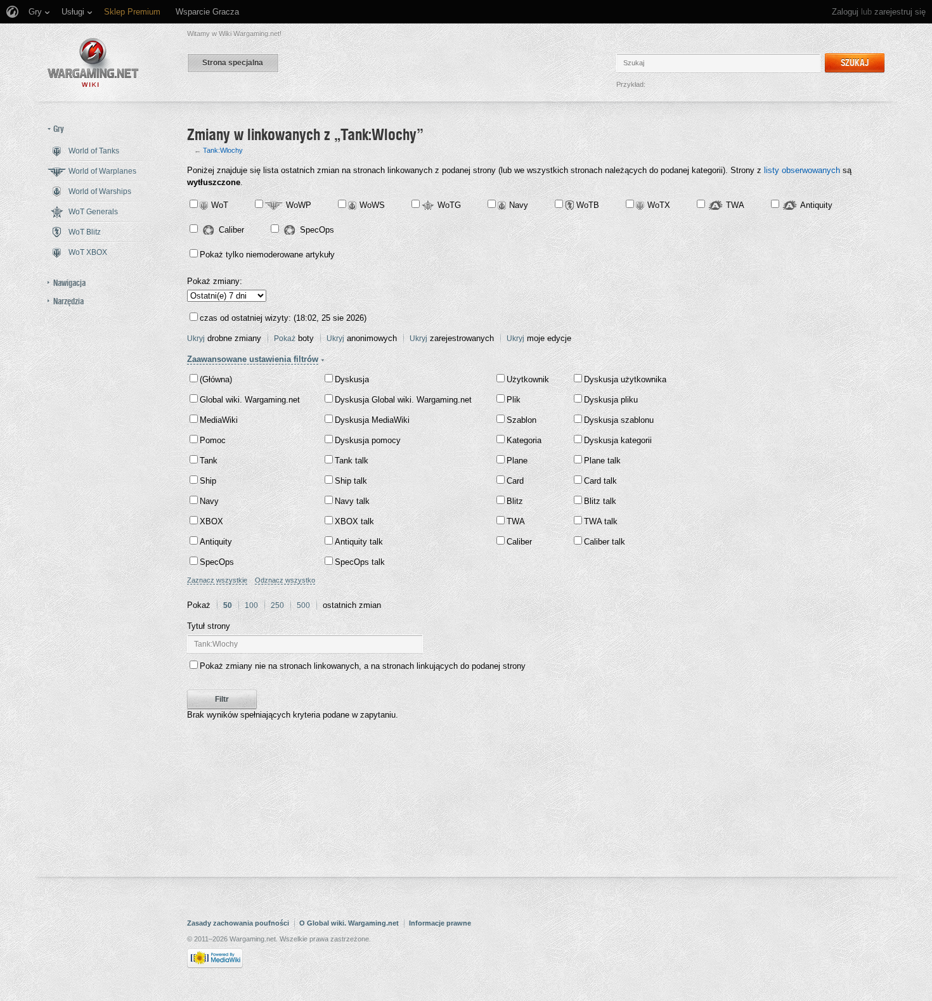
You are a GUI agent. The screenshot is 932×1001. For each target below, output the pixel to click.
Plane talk (602, 460)
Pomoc (213, 440)
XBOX (211, 521)
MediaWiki (219, 420)
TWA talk (601, 521)
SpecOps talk (360, 562)
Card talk (600, 481)
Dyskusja (352, 379)
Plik (514, 399)
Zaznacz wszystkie (217, 580)
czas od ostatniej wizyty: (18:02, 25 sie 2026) (283, 318)
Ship (208, 481)
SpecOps (317, 230)
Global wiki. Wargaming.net (250, 399)
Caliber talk (604, 541)
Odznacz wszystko (285, 580)
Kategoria (524, 440)
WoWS (372, 205)
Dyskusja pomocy (368, 440)
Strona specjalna (232, 62)
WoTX (658, 205)
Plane (517, 460)
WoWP (298, 205)
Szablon (521, 420)
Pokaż (284, 338)
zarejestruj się (900, 11)
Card (515, 481)
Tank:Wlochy (223, 150)
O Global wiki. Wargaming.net (349, 923)
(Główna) (216, 379)
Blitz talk (600, 501)
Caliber (231, 230)
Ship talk (351, 481)
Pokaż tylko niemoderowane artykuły (267, 254)
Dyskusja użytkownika (625, 379)
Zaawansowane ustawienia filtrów (252, 359)
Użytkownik (528, 379)
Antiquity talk (359, 541)
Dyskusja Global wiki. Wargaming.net (403, 399)
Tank (208, 460)
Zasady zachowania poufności (238, 923)
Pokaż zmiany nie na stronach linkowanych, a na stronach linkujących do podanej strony (363, 666)
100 (251, 605)
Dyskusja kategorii (618, 440)
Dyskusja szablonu (619, 420)
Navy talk (352, 501)
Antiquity (816, 205)
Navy (518, 205)
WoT (219, 205)
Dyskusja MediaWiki (372, 420)
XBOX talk (354, 521)
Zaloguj (845, 11)
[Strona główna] (93, 62)
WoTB (587, 205)
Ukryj (196, 338)
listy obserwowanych (802, 170)
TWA (735, 205)
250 (277, 605)
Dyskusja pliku (611, 399)
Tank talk (351, 460)
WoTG (449, 205)
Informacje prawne (440, 923)
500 (303, 605)
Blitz (515, 501)
